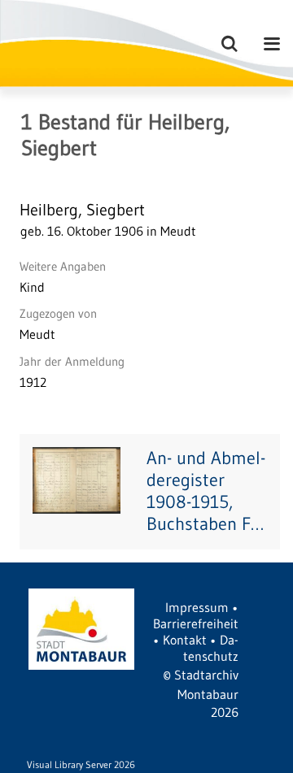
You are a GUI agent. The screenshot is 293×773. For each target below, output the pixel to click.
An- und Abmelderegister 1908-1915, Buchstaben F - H (205, 491)
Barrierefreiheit (195, 623)
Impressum (197, 607)
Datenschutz (210, 648)
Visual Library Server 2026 (81, 764)
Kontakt (185, 640)
